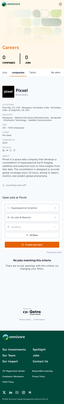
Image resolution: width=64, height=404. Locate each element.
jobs (4, 72)
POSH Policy (8, 382)
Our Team (8, 355)
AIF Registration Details (13, 371)
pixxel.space (21, 94)
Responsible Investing (42, 371)
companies (18, 72)
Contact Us (40, 361)
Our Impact (10, 361)
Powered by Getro (54, 252)
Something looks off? (16, 185)
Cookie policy (39, 319)
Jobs (36, 355)
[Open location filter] (55, 227)
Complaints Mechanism (13, 376)
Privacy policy (25, 319)
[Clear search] (55, 208)
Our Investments (14, 349)
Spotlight (39, 349)
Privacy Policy (38, 376)
